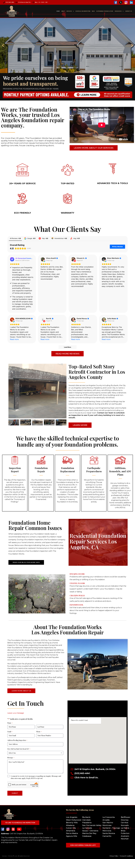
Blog (93, 11)
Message (10, 758)
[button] (3, 45)
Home (58, 11)
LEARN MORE (22, 182)
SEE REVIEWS (67, 182)
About (63, 11)
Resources (118, 11)
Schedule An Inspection (83, 11)
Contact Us (128, 11)
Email (9, 732)
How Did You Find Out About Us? (18, 749)
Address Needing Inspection (17, 740)
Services (69, 11)
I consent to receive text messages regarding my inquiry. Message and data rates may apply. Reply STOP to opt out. (36, 777)
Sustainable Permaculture (104, 11)
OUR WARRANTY (67, 212)
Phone (39, 732)
